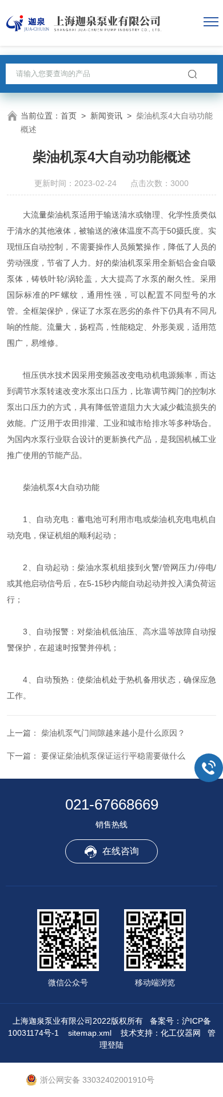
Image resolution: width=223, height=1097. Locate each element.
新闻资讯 (106, 115)
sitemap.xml (90, 1032)
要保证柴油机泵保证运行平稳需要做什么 (113, 755)
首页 (69, 115)
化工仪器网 (181, 1032)
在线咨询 (120, 851)
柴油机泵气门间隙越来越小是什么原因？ (113, 732)
